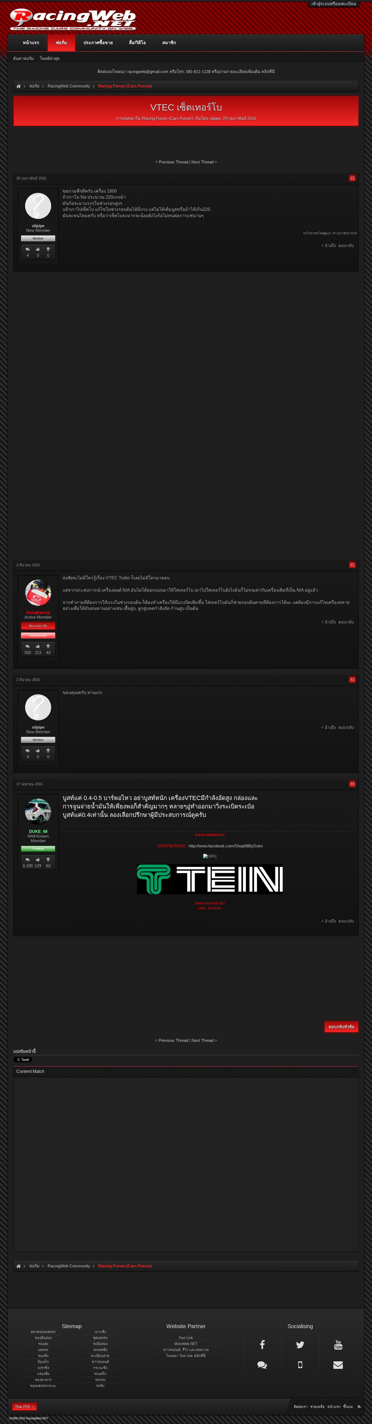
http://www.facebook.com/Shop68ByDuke (226, 846)
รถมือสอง (100, 1344)
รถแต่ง (43, 1344)
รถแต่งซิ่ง (100, 1350)
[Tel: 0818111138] (300, 1364)
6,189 (28, 865)
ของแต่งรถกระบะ (43, 1386)
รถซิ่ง (100, 1386)
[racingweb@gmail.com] (338, 1364)
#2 (352, 565)
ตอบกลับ (346, 245)
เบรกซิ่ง (43, 1368)
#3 (352, 679)
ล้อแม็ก (43, 1362)
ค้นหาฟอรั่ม (23, 58)
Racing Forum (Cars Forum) (167, 118)
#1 (352, 178)
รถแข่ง (100, 1380)
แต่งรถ (43, 1350)
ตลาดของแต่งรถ (43, 1332)
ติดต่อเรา (300, 1407)
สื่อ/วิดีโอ (137, 42)
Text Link (186, 1338)
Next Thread (202, 162)
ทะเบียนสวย (100, 1356)
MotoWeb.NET (185, 1344)
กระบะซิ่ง (100, 1368)
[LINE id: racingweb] (262, 1364)
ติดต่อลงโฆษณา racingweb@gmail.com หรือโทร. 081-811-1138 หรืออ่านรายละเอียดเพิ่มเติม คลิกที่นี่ (186, 71)
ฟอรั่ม (61, 42)
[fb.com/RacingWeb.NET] (262, 1344)
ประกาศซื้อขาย (98, 42)
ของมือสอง (43, 1338)
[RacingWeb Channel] (338, 1344)
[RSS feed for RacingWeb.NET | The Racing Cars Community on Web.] (360, 1400)
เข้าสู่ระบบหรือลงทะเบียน (334, 3)
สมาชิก (169, 42)
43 (48, 652)
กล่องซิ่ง (43, 1374)
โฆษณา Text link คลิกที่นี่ (186, 1356)
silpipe (215, 118)
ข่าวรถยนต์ (100, 1362)
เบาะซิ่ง (100, 1332)
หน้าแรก (31, 42)
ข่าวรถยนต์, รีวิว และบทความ (186, 1350)
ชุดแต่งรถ (100, 1338)
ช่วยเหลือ (317, 1407)
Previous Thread (173, 162)
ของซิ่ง (43, 1356)
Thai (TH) (22, 1407)
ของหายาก (43, 1380)
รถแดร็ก (100, 1374)
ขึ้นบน (348, 1407)
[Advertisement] (186, 315)
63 (48, 865)
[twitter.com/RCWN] (300, 1344)
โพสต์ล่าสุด (50, 58)
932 (28, 652)
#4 (352, 784)
